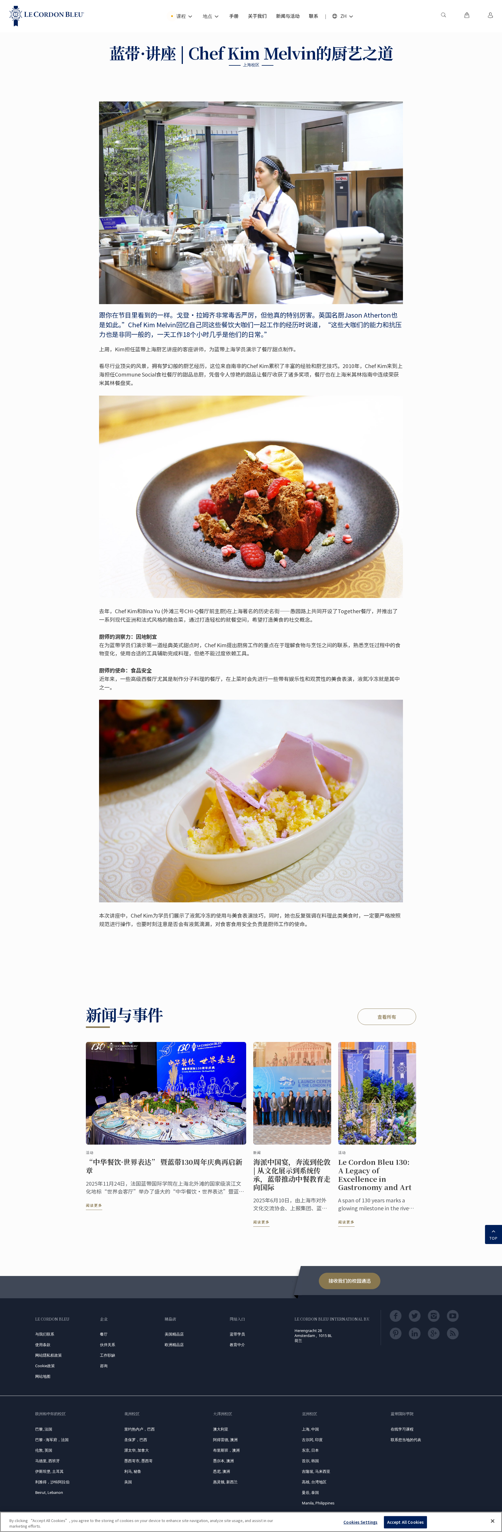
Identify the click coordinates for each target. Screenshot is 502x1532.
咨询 (104, 1365)
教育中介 (237, 1344)
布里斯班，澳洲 (226, 1450)
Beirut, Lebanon (49, 1492)
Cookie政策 (45, 1365)
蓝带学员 (237, 1334)
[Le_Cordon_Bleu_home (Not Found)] (46, 16)
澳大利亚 (220, 1429)
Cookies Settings (360, 1522)
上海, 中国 (310, 1429)
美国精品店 (174, 1334)
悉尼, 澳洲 (221, 1471)
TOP (493, 1238)
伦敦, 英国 (43, 1450)
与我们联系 (44, 1334)
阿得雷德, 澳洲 (225, 1439)
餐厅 (104, 1334)
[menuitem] (443, 16)
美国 (128, 1481)
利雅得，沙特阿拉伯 (52, 1481)
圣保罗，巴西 (135, 1439)
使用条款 (42, 1344)
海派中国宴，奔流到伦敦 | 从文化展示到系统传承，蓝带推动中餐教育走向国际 (292, 1175)
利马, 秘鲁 (132, 1471)
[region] (251, 1522)
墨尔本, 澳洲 (223, 1460)
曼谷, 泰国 (310, 1492)
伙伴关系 (107, 1344)
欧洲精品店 (174, 1344)
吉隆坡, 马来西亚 (316, 1471)
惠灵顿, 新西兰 (225, 1481)
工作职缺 (107, 1355)
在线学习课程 (402, 1429)
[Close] (492, 1521)
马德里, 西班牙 (47, 1460)
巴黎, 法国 (43, 1429)
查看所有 (386, 1016)
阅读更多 (94, 1205)
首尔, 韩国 (310, 1460)
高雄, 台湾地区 (314, 1481)
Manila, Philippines (318, 1503)
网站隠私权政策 (48, 1355)
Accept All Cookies (405, 1522)
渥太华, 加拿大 (136, 1450)
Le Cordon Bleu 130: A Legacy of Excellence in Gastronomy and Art (374, 1175)
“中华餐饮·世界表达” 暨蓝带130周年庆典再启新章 (164, 1166)
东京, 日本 (310, 1450)
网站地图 (42, 1376)
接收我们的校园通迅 (350, 1280)
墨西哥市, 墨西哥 (138, 1460)
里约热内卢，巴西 (139, 1429)
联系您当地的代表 (406, 1439)
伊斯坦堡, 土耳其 (49, 1471)
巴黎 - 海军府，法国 (52, 1439)
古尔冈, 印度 (312, 1439)
